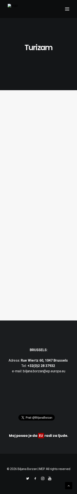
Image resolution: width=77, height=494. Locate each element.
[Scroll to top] (68, 485)
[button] (67, 9)
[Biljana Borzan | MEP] (13, 9)
